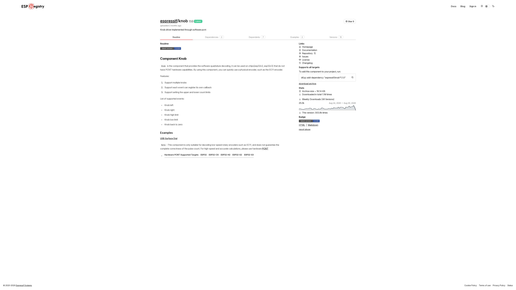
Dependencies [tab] (213, 37)
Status (510, 285)
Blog (463, 6)
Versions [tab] (335, 37)
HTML (302, 125)
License (306, 59)
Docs (453, 6)
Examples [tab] (297, 37)
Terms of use (485, 285)
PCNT (265, 148)
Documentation (309, 50)
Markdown (313, 125)
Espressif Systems (24, 285)
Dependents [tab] (256, 37)
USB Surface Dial (168, 138)
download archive (307, 83)
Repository (307, 53)
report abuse (304, 129)
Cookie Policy (470, 285)
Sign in (473, 6)
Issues (305, 56)
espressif (168, 20)
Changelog (307, 63)
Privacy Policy (499, 285)
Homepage (307, 47)
